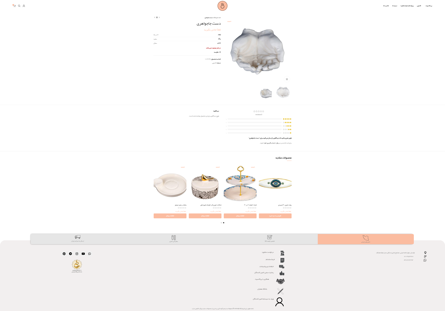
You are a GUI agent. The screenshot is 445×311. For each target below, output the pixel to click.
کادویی (214, 62)
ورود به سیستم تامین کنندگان (263, 299)
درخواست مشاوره (268, 252)
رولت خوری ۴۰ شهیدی (285, 204)
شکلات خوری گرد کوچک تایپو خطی (210, 204)
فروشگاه (215, 17)
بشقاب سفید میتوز (180, 204)
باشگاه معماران (262, 289)
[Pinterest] (64, 254)
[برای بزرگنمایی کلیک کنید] (287, 79)
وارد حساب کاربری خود (271, 142)
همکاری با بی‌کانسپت (262, 279)
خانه (220, 17)
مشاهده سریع (261, 172)
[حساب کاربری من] (24, 5)
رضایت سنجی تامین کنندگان (264, 272)
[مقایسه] (261, 167)
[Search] (19, 5)
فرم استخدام (270, 259)
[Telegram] (70, 254)
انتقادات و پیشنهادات (266, 266)
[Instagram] (77, 254)
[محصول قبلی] (159, 17)
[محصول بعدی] (154, 17)
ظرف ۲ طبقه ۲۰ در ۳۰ (250, 204)
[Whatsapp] (89, 254)
